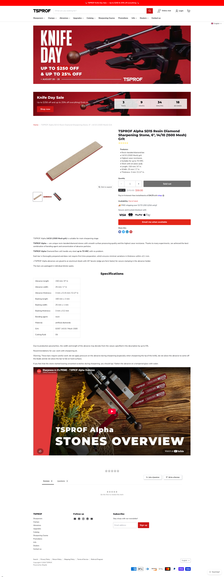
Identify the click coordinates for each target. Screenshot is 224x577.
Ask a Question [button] (154, 477)
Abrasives (64, 18)
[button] (216, 23)
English (184, 560)
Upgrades (77, 18)
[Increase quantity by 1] (139, 184)
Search (35, 559)
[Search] (150, 11)
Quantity (121, 178)
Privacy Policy (45, 559)
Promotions (123, 18)
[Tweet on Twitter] (123, 231)
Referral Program (97, 559)
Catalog (90, 18)
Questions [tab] (61, 481)
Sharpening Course (106, 18)
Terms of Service (82, 559)
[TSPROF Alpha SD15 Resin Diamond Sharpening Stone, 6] (37, 196)
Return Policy (57, 559)
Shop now (45, 109)
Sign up (143, 525)
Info (133, 18)
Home (35, 125)
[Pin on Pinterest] (131, 231)
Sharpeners (38, 18)
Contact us (156, 18)
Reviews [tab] (46, 481)
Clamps (51, 18)
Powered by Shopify (40, 565)
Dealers (143, 18)
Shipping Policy (69, 559)
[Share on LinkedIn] (127, 231)
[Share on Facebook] (119, 231)
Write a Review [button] (174, 477)
